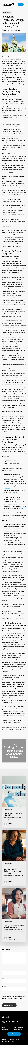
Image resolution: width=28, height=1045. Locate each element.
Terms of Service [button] (18, 1027)
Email (3, 978)
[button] (26, 4)
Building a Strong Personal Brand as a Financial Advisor (14, 750)
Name (4, 970)
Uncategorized (7, 12)
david (5, 30)
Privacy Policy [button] (18, 1029)
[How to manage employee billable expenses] (14, 915)
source (15, 117)
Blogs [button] (3, 1027)
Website (4, 986)
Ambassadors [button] (5, 1029)
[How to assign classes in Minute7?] (14, 802)
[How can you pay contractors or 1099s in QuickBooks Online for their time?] (14, 858)
